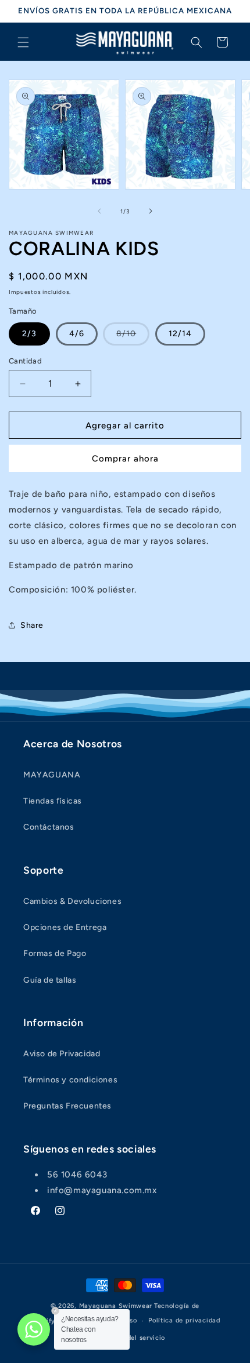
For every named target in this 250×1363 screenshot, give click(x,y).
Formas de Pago (54, 953)
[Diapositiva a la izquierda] (99, 211)
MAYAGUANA (51, 775)
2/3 (29, 334)
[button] (23, 42)
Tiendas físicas (52, 801)
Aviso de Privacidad (61, 1054)
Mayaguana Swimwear (116, 1306)
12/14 (180, 334)
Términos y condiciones (70, 1080)
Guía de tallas (49, 980)
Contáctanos (48, 827)
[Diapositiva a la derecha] (150, 211)
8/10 (132, 337)
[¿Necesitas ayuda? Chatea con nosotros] (33, 1329)
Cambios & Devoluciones (72, 901)
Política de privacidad (184, 1320)
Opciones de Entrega (64, 927)
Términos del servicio (131, 1338)
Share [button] (32, 625)
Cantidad (25, 361)
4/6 (76, 334)
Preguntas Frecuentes (67, 1106)
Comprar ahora (125, 458)
